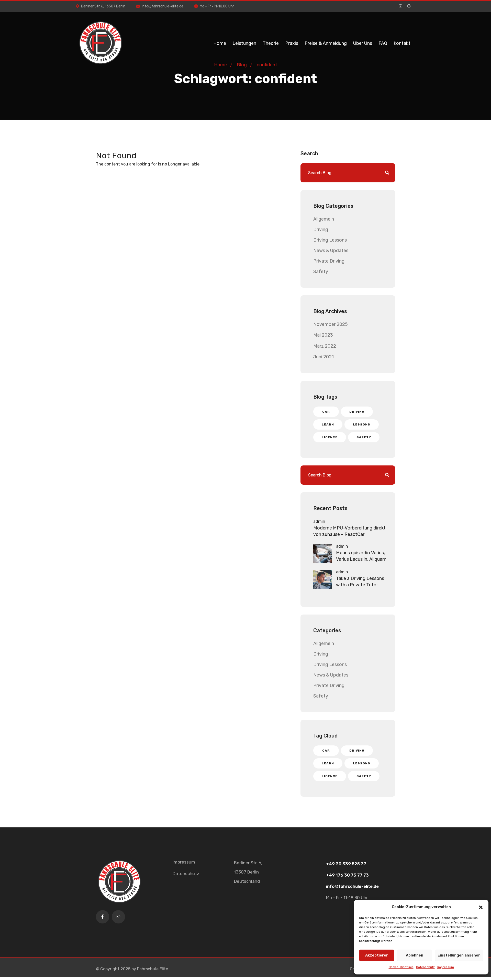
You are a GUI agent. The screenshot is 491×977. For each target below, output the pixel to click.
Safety (320, 271)
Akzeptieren (376, 955)
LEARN (328, 424)
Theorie (271, 43)
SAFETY (363, 437)
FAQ (382, 43)
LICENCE (330, 437)
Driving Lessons (330, 240)
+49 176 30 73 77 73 (347, 875)
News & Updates (330, 250)
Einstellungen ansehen (459, 955)
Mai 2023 (323, 335)
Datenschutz (425, 967)
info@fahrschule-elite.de (162, 6)
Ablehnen (414, 955)
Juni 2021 (323, 357)
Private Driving (328, 261)
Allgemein (323, 219)
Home (219, 43)
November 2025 (330, 324)
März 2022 (324, 346)
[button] (480, 906)
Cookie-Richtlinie (401, 967)
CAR (326, 411)
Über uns (362, 43)
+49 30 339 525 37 (346, 863)
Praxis (291, 43)
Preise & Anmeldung (326, 43)
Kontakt (402, 43)
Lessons (361, 424)
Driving (320, 229)
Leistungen (244, 43)
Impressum (445, 967)
